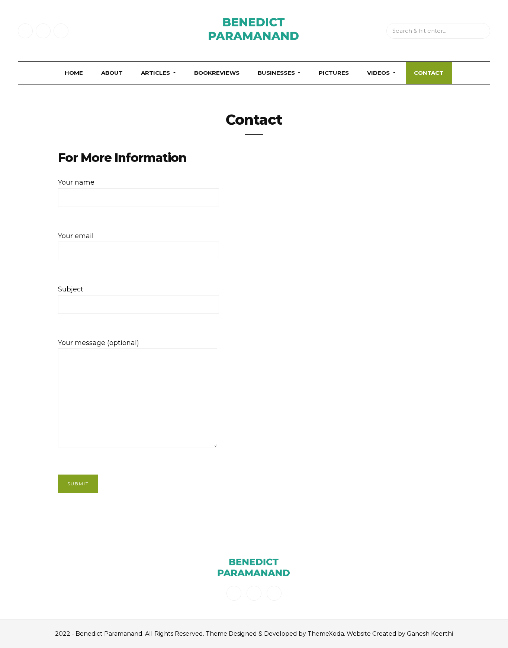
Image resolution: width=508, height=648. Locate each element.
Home (74, 72)
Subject (70, 289)
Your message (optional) (98, 343)
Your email (76, 236)
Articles (156, 72)
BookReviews (216, 72)
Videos (379, 72)
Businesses (277, 72)
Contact (428, 72)
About (112, 72)
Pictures (334, 72)
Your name (76, 182)
